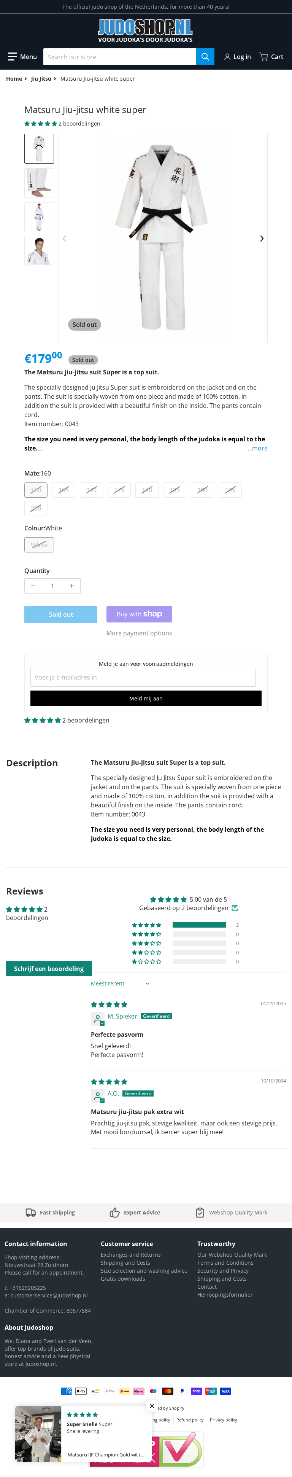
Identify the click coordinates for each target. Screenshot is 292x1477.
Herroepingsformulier (225, 1294)
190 (202, 490)
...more (258, 448)
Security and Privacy (223, 1270)
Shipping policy (155, 1420)
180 (147, 490)
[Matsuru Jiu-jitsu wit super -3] (39, 217)
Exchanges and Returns (131, 1254)
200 (36, 508)
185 (175, 490)
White (39, 545)
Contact (207, 1286)
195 (230, 490)
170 (91, 490)
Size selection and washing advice (144, 1270)
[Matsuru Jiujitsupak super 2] (39, 183)
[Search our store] (205, 56)
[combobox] (128, 56)
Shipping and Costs (125, 1262)
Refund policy (190, 1420)
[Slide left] (64, 238)
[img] (109, 1004)
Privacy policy (223, 1420)
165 (64, 490)
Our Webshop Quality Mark (232, 1254)
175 (119, 490)
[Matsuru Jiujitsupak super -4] (39, 251)
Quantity (37, 571)
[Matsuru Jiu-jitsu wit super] (39, 149)
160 (36, 490)
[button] (22, 57)
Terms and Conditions (225, 1262)
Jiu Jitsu (41, 78)
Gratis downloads (123, 1278)
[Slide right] (262, 238)
